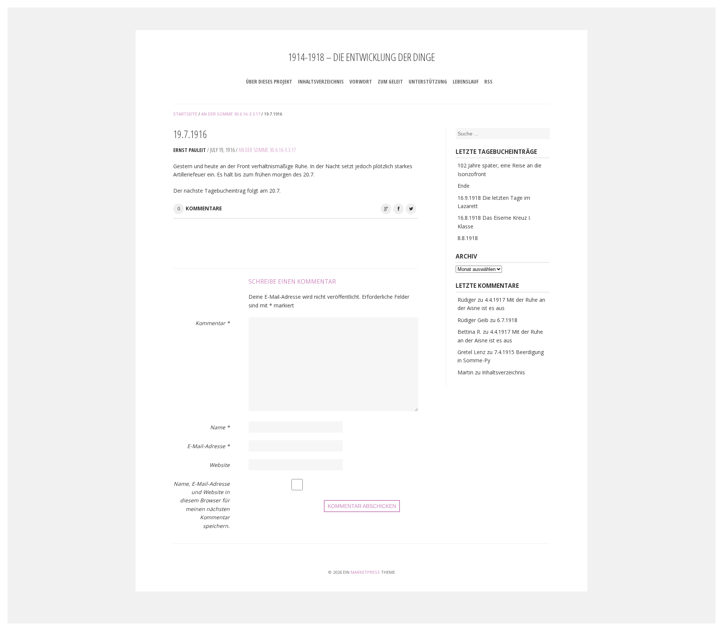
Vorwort (360, 81)
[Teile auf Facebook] (398, 209)
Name (220, 427)
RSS (488, 81)
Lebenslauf (466, 81)
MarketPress (365, 572)
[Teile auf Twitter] (411, 209)
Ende (464, 185)
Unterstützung (428, 81)
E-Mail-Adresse (208, 446)
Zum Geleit (390, 81)
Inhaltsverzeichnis (321, 81)
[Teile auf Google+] (386, 209)
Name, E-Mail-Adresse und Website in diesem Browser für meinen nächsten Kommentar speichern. (202, 504)
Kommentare (204, 208)
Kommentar (212, 323)
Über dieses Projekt (269, 81)
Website (219, 464)
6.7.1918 (507, 320)
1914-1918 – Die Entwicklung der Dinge (361, 57)
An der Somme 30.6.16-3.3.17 (267, 150)
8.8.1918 (468, 238)
